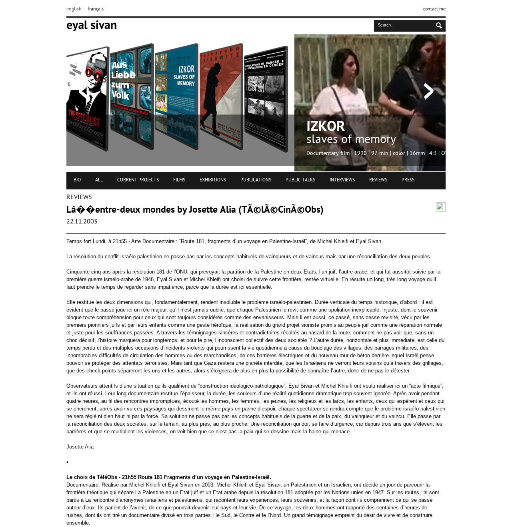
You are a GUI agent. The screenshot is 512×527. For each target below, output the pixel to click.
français (96, 9)
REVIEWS (378, 180)
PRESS (408, 180)
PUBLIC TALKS (300, 180)
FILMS (179, 180)
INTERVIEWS (342, 180)
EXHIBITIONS (213, 180)
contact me (434, 9)
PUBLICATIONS (255, 180)
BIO (77, 180)
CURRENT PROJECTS (138, 180)
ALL (99, 180)
